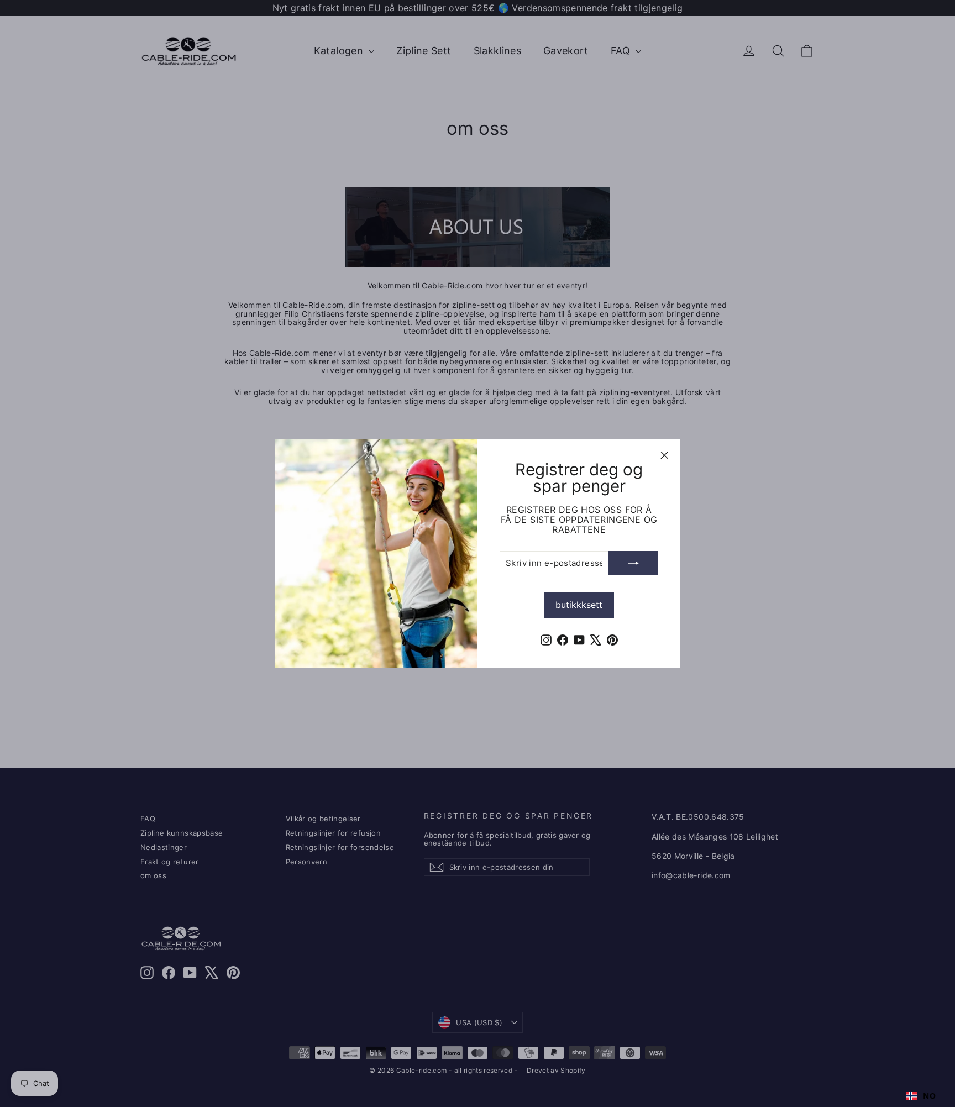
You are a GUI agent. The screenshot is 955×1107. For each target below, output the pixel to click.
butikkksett (578, 604)
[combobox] (921, 1096)
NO (929, 1096)
